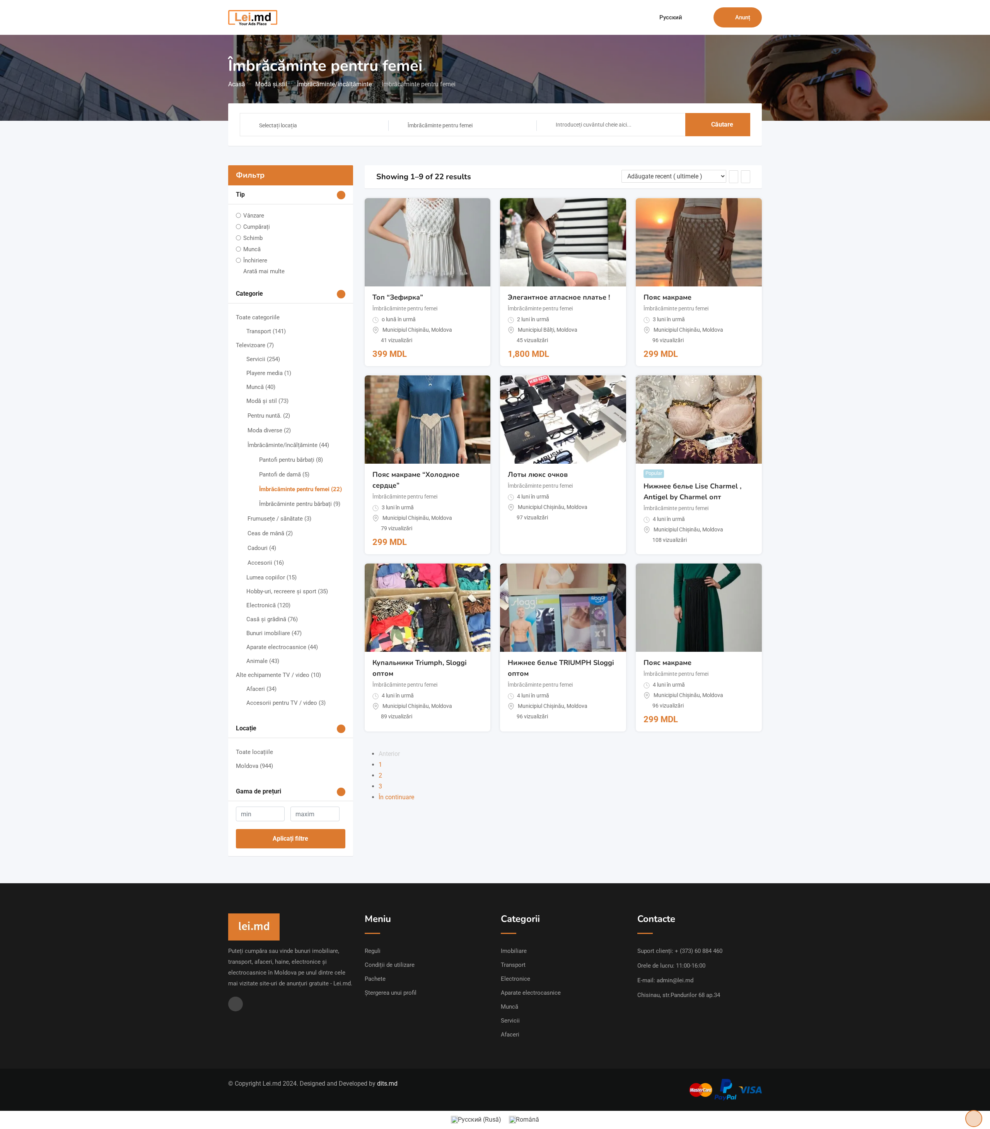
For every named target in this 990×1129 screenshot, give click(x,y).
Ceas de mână (270, 533)
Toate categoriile (258, 317)
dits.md (387, 1083)
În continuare (396, 797)
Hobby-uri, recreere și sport (287, 591)
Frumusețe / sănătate (279, 518)
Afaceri (261, 688)
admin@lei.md (675, 980)
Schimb (253, 238)
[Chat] (691, 17)
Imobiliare (514, 950)
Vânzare (253, 215)
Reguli (373, 950)
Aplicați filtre (290, 838)
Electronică (268, 605)
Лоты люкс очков (538, 474)
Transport (266, 331)
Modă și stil (267, 400)
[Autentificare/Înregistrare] (704, 17)
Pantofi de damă (284, 474)
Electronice (515, 978)
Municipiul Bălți (536, 330)
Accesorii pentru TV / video (286, 702)
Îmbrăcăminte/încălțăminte (288, 445)
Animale (262, 661)
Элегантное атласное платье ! (559, 297)
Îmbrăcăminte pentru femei (300, 489)
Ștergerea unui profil (390, 992)
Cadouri (262, 548)
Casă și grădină (272, 619)
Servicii (263, 359)
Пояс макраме (667, 297)
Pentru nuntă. (269, 415)
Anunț (742, 17)
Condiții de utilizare (390, 964)
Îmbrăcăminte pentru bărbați (299, 503)
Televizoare (255, 345)
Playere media (268, 373)
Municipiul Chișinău (405, 330)
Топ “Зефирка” (397, 297)
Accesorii (266, 562)
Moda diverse (269, 430)
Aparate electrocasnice (282, 647)
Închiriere (255, 260)
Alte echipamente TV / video (278, 675)
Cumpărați (256, 226)
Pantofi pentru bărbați (291, 459)
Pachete (375, 978)
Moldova (254, 765)
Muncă (252, 249)
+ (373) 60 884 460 (698, 950)
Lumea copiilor (271, 577)
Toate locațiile (254, 752)
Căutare (722, 124)
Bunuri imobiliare (274, 633)
